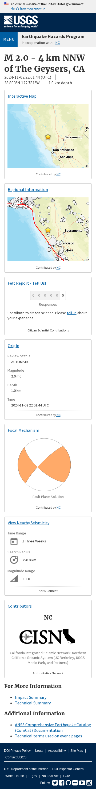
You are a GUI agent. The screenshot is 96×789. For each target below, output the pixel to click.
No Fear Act (50, 776)
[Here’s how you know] (48, 6)
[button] (48, 136)
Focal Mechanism (23, 430)
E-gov (33, 776)
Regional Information (28, 189)
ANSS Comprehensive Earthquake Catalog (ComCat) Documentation (53, 727)
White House (14, 776)
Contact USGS (15, 757)
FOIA (66, 776)
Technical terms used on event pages (48, 735)
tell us (72, 312)
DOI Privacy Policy (17, 751)
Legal (39, 751)
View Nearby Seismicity (28, 522)
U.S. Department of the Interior (26, 769)
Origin (13, 345)
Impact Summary (30, 697)
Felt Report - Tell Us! (27, 283)
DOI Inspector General (68, 769)
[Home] (21, 29)
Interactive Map (22, 96)
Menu (8, 39)
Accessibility (57, 751)
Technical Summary (33, 702)
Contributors (20, 606)
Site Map (76, 751)
